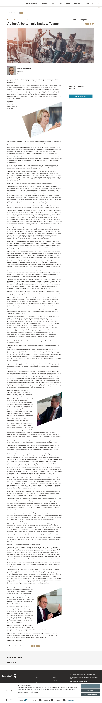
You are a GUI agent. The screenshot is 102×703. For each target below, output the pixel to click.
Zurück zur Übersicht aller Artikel (18, 646)
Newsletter (54, 680)
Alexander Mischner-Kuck (24, 68)
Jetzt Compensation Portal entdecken (78, 681)
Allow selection (90, 690)
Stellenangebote (78, 3)
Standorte (38, 675)
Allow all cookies (90, 686)
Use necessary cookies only (90, 694)
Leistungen (45, 3)
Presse (37, 677)
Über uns (68, 3)
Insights (60, 3)
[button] (86, 24)
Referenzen (38, 680)
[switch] (39, 700)
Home (4, 7)
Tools (52, 3)
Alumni (53, 675)
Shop (87, 3)
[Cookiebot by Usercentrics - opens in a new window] (9, 700)
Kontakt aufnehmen (80, 96)
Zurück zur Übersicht (14, 12)
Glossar (54, 677)
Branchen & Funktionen (31, 3)
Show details (71, 700)
